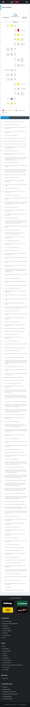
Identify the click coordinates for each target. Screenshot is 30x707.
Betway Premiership (7, 621)
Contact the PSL (6, 667)
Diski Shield (5, 633)
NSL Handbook (6, 648)
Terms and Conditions (7, 660)
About (4, 646)
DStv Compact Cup (7, 635)
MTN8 (4, 637)
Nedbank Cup (5, 626)
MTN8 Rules (5, 687)
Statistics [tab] (13, 117)
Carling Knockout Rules (7, 698)
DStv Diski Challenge (7, 630)
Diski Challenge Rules (7, 696)
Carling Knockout (6, 628)
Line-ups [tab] (20, 117)
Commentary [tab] (5, 117)
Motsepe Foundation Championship (10, 623)
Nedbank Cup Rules (7, 689)
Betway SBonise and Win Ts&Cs (9, 691)
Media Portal (5, 678)
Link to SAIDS (5, 669)
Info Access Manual (7, 651)
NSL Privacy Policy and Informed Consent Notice (13, 665)
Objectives (5, 655)
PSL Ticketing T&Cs (7, 662)
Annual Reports (6, 658)
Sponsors (5, 653)
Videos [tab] (26, 117)
